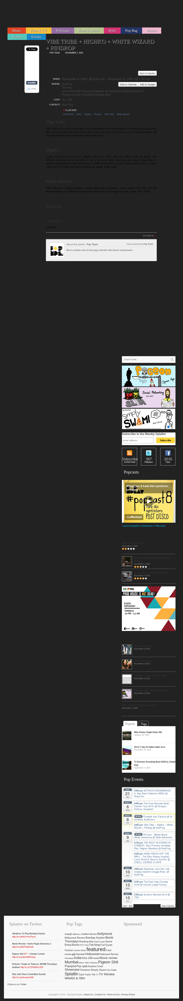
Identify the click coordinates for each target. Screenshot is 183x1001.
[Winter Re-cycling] (127, 654)
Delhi (78, 114)
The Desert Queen (143, 661)
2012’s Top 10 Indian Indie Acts (149, 747)
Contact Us (100, 994)
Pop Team (92, 244)
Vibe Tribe (109, 114)
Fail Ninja (94, 944)
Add (125, 905)
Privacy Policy (128, 994)
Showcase (72, 969)
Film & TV (39, 30)
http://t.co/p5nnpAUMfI (22, 977)
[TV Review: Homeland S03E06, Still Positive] (127, 565)
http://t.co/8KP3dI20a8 (22, 947)
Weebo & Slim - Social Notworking (151, 690)
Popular (130, 723)
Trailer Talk (90, 974)
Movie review (108, 958)
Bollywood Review (75, 937)
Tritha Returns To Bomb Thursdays (139, 705)
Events (36, 37)
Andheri (85, 934)
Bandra (93, 934)
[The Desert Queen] (127, 668)
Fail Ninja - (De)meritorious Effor (150, 675)
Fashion (69, 950)
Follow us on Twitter (17, 984)
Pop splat (81, 966)
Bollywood (104, 934)
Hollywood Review (109, 954)
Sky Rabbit (112, 970)
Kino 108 (87, 958)
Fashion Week (79, 950)
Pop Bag (131, 30)
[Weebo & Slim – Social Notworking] (127, 698)
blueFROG (68, 114)
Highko (87, 114)
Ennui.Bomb (72, 944)
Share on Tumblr (31, 83)
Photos (152, 30)
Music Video (84, 963)
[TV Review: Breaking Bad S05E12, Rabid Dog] (127, 769)
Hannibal (80, 954)
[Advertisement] (110, 15)
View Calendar (168, 905)
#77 (26, 954)
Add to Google (147, 84)
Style (112, 30)
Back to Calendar (147, 73)
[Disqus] (101, 311)
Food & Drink (89, 30)
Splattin (71, 974)
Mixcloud (160, 526)
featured (95, 949)
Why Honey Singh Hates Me (148, 732)
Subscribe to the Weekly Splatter (144, 433)
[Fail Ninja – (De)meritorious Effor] (127, 683)
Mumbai (71, 962)
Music (16, 30)
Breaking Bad (86, 941)
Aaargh (68, 934)
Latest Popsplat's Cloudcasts (137, 526)
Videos (17, 37)
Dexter (108, 941)
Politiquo (63, 30)
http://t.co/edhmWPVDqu (24, 957)
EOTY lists (84, 945)
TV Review (107, 974)
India (77, 958)
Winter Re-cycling (143, 646)
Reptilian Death (95, 966)
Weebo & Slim (75, 978)
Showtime (85, 970)
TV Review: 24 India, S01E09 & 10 (151, 573)
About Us (88, 994)
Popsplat (70, 966)
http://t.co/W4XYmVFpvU (24, 937)
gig (73, 954)
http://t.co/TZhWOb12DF (31, 967)
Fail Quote (106, 945)
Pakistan (94, 963)
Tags (144, 723)
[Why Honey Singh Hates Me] (127, 740)
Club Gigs (70, 109)
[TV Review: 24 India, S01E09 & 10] (127, 580)
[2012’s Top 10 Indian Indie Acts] (127, 754)
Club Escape (99, 942)
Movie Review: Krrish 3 (133, 543)
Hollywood (92, 954)
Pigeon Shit (108, 962)
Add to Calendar (128, 84)
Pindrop (98, 114)
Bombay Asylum (95, 937)
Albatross (77, 934)
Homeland (69, 958)
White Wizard (123, 114)
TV (97, 975)
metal (96, 958)
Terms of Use (113, 994)
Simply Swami (99, 970)
